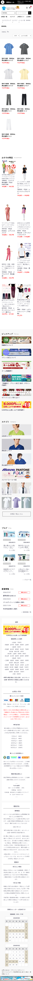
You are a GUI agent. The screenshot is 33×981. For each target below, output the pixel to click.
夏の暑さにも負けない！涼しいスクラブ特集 (9, 547)
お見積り (28, 16)
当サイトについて (7, 972)
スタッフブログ (7, 539)
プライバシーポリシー (17, 970)
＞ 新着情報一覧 (26, 612)
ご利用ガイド (20, 16)
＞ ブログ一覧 (26, 580)
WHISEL (4, 26)
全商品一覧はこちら (16, 514)
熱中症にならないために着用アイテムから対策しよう (23, 548)
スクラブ (12, 16)
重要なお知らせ (24, 592)
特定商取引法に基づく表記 (20, 972)
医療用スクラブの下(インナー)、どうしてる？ (9, 571)
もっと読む (12, 550)
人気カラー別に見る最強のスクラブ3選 (23, 571)
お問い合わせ (5, 970)
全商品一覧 (4, 16)
